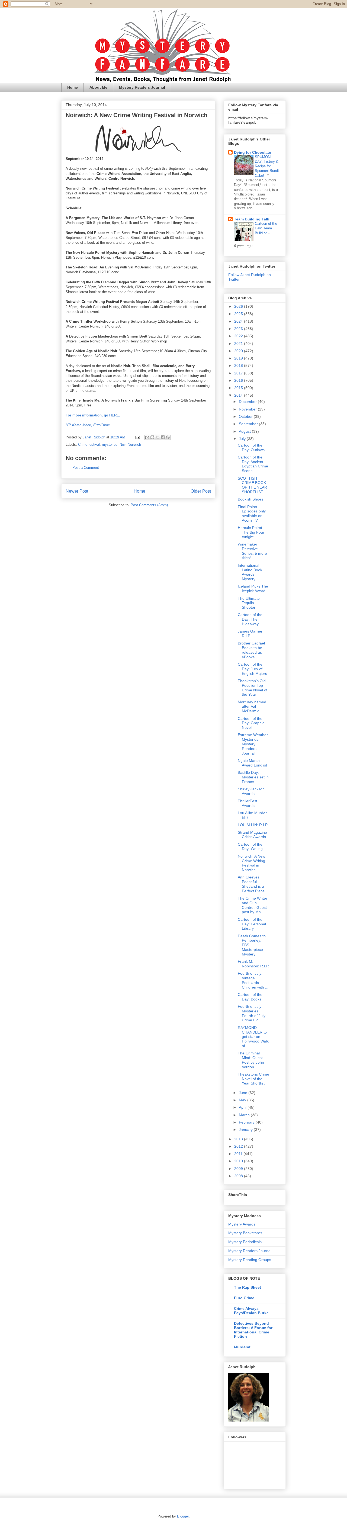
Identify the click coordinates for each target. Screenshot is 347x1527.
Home (72, 87)
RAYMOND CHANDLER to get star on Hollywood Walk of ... (253, 1036)
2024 (239, 321)
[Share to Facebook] (162, 437)
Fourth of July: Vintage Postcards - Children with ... (253, 980)
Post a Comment (85, 468)
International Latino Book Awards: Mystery (250, 572)
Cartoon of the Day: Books (250, 996)
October (246, 416)
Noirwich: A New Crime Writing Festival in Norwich (251, 863)
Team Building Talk (251, 219)
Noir (123, 444)
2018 (239, 365)
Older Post (201, 491)
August (245, 431)
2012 (239, 1146)
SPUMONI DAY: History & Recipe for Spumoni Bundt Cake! (267, 166)
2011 (238, 1153)
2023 (239, 328)
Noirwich (134, 444)
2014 (239, 395)
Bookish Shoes (250, 499)
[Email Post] (137, 437)
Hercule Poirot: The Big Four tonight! (251, 532)
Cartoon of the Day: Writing (250, 846)
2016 (239, 380)
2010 (239, 1161)
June (243, 1092)
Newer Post (77, 491)
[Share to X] (157, 437)
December (248, 401)
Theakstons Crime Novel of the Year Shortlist (253, 1079)
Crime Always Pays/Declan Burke (251, 1310)
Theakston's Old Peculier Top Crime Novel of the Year (252, 688)
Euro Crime (244, 1298)
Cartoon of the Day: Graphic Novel (251, 723)
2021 (239, 343)
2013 (239, 1139)
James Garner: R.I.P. (251, 633)
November (248, 409)
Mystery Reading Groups (249, 1259)
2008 (239, 1176)
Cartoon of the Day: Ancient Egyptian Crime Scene (253, 464)
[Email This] (147, 437)
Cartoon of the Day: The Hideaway (250, 619)
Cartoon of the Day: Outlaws (251, 447)
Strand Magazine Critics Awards (252, 834)
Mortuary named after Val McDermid (252, 706)
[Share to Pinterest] (168, 437)
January (246, 1129)
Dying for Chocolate (252, 152)
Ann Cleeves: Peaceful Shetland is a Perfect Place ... (253, 884)
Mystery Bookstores (245, 1233)
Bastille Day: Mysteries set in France (253, 777)
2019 (239, 358)
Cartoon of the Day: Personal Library (252, 924)
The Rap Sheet (247, 1287)
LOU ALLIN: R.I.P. (253, 825)
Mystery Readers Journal (142, 87)
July (243, 439)
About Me (98, 87)
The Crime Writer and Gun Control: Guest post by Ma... (252, 905)
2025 (239, 314)
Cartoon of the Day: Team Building (266, 228)
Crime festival (89, 444)
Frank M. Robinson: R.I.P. (253, 963)
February (247, 1122)
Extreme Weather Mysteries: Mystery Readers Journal (253, 744)
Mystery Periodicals (245, 1242)
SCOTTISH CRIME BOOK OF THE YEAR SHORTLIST (252, 485)
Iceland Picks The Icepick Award (253, 588)
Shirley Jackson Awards (251, 791)
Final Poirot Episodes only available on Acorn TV (252, 513)
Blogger (183, 1516)
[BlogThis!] (152, 437)
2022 (239, 336)
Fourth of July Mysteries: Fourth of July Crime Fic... (251, 1013)
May (243, 1100)
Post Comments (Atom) (149, 505)
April (243, 1107)
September (249, 424)
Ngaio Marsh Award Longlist (252, 762)
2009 (239, 1168)
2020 (239, 351)
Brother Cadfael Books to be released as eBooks (251, 650)
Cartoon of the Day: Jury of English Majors (252, 669)
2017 (239, 373)
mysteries (109, 444)
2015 (239, 388)
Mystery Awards (241, 1224)
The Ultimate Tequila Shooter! (249, 603)
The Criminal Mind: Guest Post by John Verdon (251, 1060)
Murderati (243, 1347)
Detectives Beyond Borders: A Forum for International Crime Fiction (253, 1330)
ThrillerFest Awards (247, 803)
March (245, 1115)
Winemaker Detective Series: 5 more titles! (252, 551)
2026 (239, 306)
